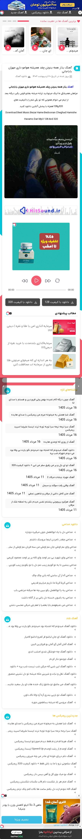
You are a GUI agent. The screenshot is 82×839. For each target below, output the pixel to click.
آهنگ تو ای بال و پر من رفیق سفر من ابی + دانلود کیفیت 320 (43, 465)
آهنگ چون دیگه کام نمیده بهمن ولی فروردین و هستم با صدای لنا (41, 401)
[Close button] (79, 796)
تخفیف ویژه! (22, 820)
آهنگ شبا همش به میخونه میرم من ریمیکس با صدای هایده (42, 414)
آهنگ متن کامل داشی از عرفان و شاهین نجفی (51, 493)
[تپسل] (14, 225)
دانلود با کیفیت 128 (57, 302)
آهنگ (70, 87)
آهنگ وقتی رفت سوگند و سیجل (58, 485)
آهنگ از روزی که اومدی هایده (58, 442)
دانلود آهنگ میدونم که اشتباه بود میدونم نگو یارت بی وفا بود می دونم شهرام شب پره (42, 451)
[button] (23, 21)
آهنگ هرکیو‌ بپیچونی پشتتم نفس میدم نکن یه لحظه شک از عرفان (42, 503)
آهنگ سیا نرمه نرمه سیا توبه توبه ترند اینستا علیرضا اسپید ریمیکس (44, 428)
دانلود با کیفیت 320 (20, 302)
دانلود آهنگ (21, 76)
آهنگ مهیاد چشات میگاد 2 (60, 477)
